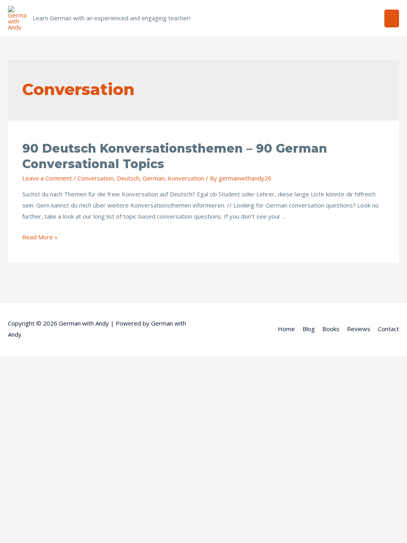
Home (286, 329)
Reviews (358, 329)
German (154, 178)
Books (330, 329)
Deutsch (128, 178)
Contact (388, 329)
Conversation (96, 178)
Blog (308, 329)
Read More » (40, 237)
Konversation (186, 178)
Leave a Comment (47, 178)
